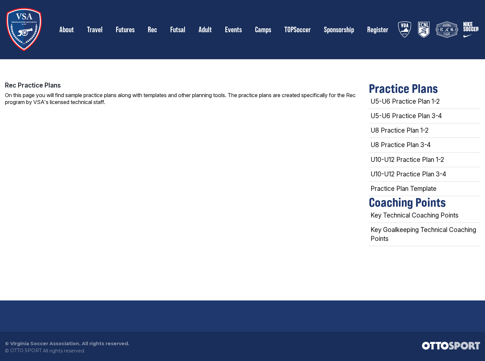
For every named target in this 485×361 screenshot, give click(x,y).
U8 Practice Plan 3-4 (401, 145)
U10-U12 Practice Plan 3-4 (408, 174)
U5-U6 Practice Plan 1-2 (405, 101)
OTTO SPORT (26, 350)
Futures (125, 29)
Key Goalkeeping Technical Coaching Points (423, 234)
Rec (152, 29)
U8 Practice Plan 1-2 (400, 130)
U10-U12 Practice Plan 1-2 (407, 160)
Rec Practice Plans (33, 85)
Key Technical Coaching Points (415, 215)
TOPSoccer (297, 29)
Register (377, 29)
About (66, 29)
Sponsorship (339, 29)
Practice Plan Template (403, 189)
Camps (263, 29)
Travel (95, 29)
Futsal (177, 29)
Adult (205, 29)
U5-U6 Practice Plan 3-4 (406, 116)
